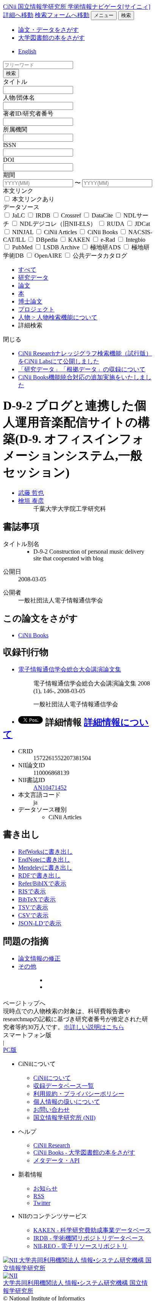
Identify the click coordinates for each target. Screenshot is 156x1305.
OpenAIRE (48, 255)
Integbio (134, 239)
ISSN (9, 145)
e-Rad (108, 239)
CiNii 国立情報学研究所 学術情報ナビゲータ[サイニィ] (76, 6)
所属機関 (15, 129)
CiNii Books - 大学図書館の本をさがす (84, 1152)
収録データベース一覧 (63, 1086)
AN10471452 (50, 787)
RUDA (115, 224)
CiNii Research (51, 1145)
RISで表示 (32, 891)
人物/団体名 (19, 97)
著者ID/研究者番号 (28, 113)
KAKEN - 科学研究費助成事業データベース (92, 1230)
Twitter (41, 1203)
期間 (9, 175)
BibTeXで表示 (37, 899)
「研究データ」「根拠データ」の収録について (81, 369)
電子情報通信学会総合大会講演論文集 (69, 669)
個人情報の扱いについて (66, 1101)
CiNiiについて (52, 1078)
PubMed (22, 247)
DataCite (102, 215)
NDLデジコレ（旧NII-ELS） (58, 224)
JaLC (19, 215)
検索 (126, 15)
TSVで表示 (33, 907)
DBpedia (46, 239)
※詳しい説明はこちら (94, 1027)
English (27, 51)
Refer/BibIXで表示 (42, 883)
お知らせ (45, 1188)
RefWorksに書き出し (45, 851)
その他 (27, 966)
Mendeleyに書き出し (45, 867)
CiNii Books (102, 232)
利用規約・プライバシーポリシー (78, 1094)
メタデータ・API (56, 1160)
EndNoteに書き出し (44, 859)
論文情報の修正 (39, 958)
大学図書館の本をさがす (51, 37)
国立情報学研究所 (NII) (64, 1117)
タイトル (15, 81)
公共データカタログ (99, 255)
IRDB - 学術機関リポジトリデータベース (88, 1238)
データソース (21, 207)
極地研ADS (105, 247)
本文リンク (18, 191)
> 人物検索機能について (64, 317)
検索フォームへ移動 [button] (62, 15)
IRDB (43, 215)
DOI (8, 159)
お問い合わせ (51, 1109)
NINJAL (23, 232)
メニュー (104, 15)
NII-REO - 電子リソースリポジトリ (80, 1246)
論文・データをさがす (48, 30)
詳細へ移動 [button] (18, 15)
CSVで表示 (33, 915)
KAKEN (79, 239)
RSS (38, 1196)
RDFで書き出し (39, 875)
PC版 (10, 1050)
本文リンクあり (33, 199)
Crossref (71, 215)
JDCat (141, 224)
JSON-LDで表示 (39, 923)
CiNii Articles (60, 232)
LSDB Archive (61, 247)
